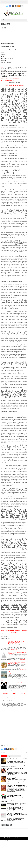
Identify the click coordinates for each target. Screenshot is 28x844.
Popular (3, 756)
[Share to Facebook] (6, 636)
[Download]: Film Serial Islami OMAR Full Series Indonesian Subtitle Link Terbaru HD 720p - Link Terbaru (17, 760)
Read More (14, 649)
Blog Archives (16, 756)
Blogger (17, 49)
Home (2, 52)
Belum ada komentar (9, 80)
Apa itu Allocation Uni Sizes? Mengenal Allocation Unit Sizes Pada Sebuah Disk (17, 814)
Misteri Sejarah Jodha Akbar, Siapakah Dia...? (14, 777)
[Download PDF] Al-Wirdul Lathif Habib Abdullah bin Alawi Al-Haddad (17, 786)
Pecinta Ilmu (6, 840)
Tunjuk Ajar (4, 67)
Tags (9, 756)
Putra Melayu (19, 840)
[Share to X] (5, 636)
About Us (3, 54)
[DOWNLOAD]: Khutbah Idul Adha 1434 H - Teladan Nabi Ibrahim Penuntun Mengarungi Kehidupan (13, 75)
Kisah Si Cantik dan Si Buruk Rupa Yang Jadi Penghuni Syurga (17, 683)
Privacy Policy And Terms (7, 58)
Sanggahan (3, 60)
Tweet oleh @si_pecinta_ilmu (7, 43)
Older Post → (24, 693)
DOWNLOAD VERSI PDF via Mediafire (14, 85)
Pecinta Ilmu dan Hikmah (15, 837)
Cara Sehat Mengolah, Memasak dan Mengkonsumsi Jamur (16, 663)
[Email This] (2, 636)
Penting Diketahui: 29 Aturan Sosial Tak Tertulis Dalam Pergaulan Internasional (16, 795)
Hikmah (12, 66)
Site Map (3, 56)
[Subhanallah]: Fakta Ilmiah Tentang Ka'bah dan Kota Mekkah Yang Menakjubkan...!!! (16, 642)
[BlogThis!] (4, 636)
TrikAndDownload (19, 66)
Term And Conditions (6, 62)
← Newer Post (4, 693)
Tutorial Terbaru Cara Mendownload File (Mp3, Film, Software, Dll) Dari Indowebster (16, 805)
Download (7, 66)
